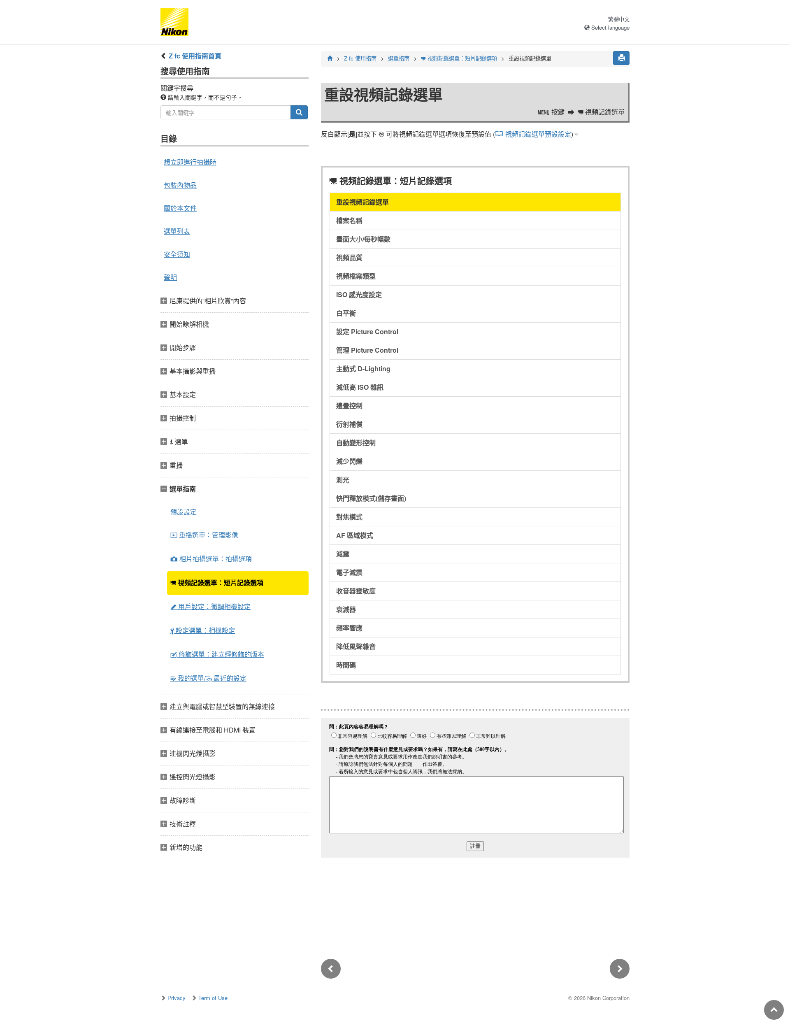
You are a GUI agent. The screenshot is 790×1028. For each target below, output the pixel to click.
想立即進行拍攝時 (190, 162)
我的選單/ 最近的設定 (208, 678)
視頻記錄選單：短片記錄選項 (216, 582)
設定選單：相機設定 (202, 630)
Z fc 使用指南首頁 (195, 55)
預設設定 (183, 511)
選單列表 (177, 231)
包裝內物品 (180, 185)
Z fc (360, 58)
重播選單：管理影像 (204, 535)
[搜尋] (299, 112)
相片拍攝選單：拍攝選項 (211, 558)
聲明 (170, 277)
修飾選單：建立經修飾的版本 (217, 654)
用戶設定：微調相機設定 (210, 606)
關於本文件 (180, 208)
